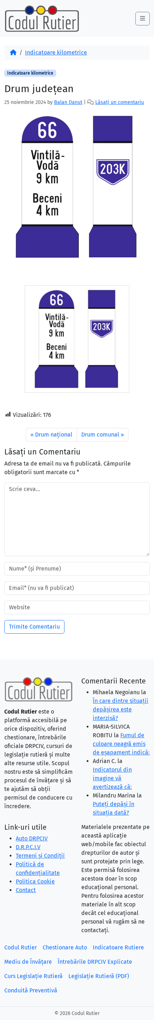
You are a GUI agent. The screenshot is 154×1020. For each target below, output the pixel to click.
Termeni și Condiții (40, 855)
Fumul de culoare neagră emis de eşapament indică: (121, 744)
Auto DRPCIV (32, 838)
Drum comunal (100, 434)
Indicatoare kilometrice (56, 52)
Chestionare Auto (65, 947)
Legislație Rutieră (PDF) (98, 976)
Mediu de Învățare (28, 961)
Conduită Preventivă (30, 990)
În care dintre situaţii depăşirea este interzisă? (120, 709)
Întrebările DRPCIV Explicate (95, 961)
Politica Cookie (35, 881)
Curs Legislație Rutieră (33, 976)
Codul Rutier (20, 947)
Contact (26, 890)
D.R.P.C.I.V (28, 847)
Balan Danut (68, 102)
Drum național (53, 434)
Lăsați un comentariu (119, 102)
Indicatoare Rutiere (118, 947)
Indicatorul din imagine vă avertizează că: (112, 778)
